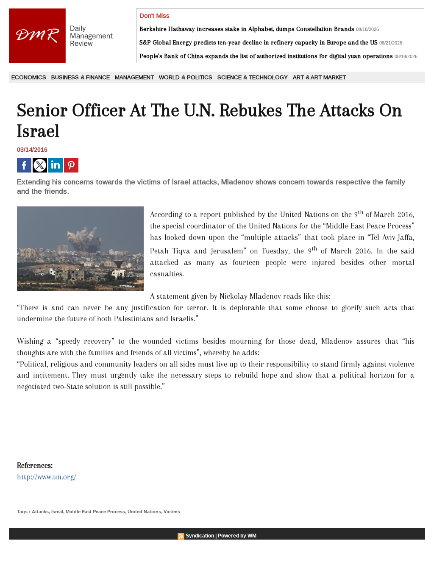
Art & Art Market (319, 77)
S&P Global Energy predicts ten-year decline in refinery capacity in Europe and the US (258, 42)
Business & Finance (80, 77)
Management (134, 77)
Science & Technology (252, 77)
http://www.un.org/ (46, 477)
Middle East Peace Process (95, 511)
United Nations (144, 511)
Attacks (40, 511)
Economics (28, 77)
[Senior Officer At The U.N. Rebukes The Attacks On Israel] (80, 209)
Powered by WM (237, 536)
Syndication (200, 536)
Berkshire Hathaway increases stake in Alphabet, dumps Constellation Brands (246, 29)
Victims (172, 511)
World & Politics (185, 77)
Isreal (57, 511)
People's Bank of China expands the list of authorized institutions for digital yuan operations (266, 56)
